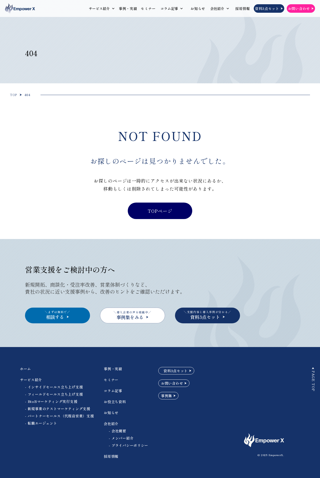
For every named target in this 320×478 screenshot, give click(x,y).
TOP (13, 94)
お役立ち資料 (115, 401)
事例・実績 (128, 8)
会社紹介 (217, 8)
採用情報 (242, 8)
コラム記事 (169, 8)
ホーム (25, 368)
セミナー (148, 8)
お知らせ (197, 8)
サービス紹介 (99, 8)
